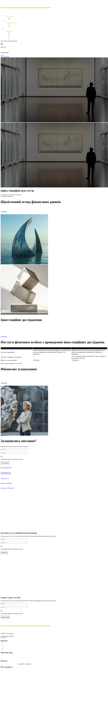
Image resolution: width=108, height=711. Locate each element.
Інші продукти (8, 649)
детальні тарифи (26, 363)
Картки (6, 21)
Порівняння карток (12, 22)
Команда (12, 38)
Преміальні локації (9, 28)
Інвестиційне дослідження (17, 34)
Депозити (12, 18)
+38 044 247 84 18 (13, 664)
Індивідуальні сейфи (15, 19)
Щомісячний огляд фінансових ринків (20, 32)
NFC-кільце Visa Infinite (16, 26)
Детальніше (4, 211)
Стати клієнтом (5, 56)
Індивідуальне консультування (18, 37)
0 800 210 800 (4, 664)
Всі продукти (10, 16)
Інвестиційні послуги (9, 29)
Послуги (9, 31)
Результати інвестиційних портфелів (14, 333)
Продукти (6, 15)
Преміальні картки (9, 644)
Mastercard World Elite (16, 24)
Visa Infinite (13, 25)
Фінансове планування (16, 35)
